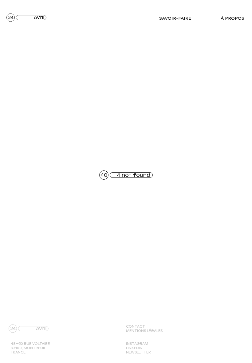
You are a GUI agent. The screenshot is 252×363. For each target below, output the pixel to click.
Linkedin (134, 348)
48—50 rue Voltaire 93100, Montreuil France (30, 347)
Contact (135, 326)
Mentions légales (144, 331)
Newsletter (138, 352)
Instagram (137, 343)
